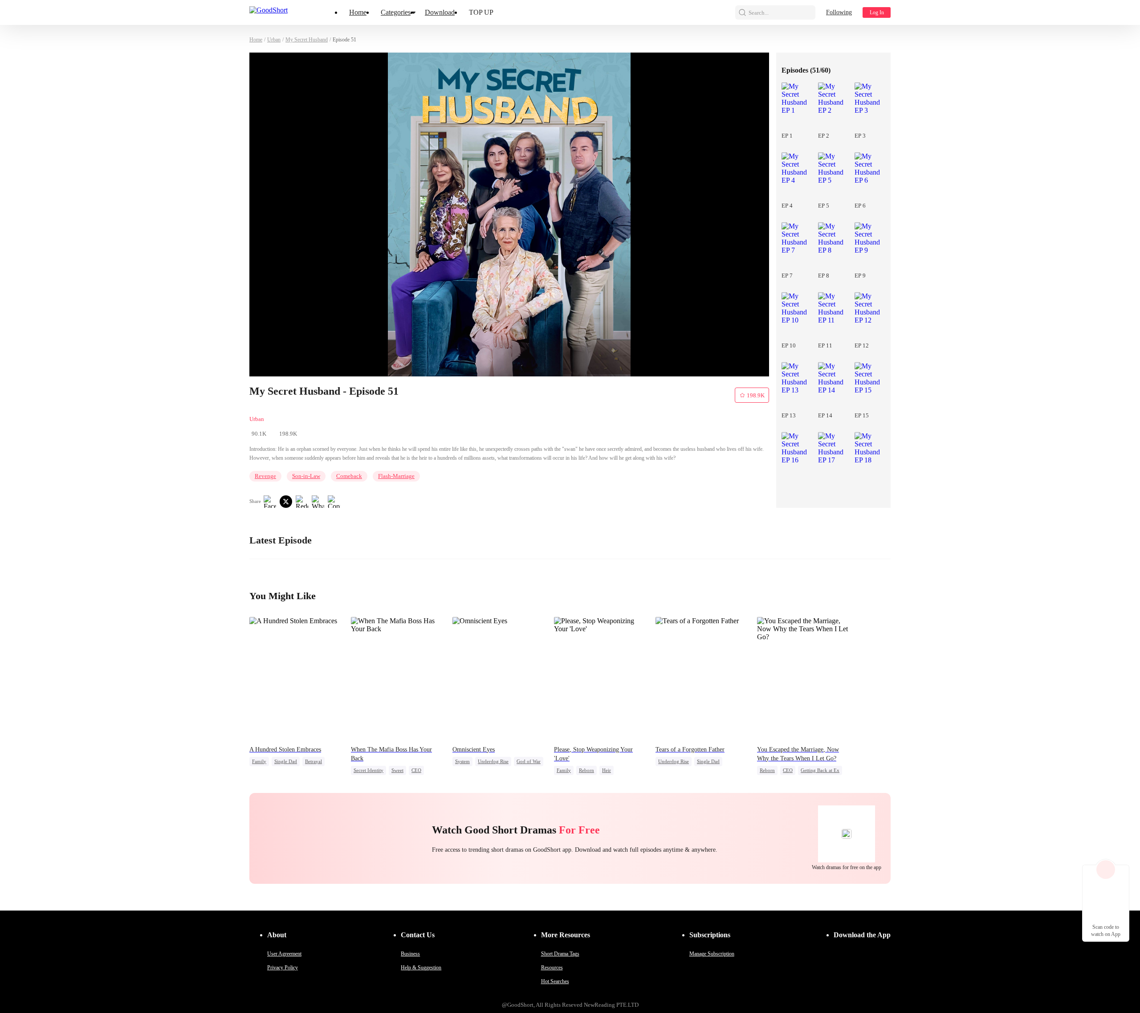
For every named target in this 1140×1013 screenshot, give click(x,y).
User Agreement (284, 954)
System (462, 761)
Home (357, 12)
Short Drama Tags (560, 954)
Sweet (397, 770)
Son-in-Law (306, 476)
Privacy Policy (282, 967)
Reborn (586, 770)
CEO (416, 770)
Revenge (265, 476)
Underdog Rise (493, 761)
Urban (274, 40)
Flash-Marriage (396, 476)
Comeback (349, 476)
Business (410, 954)
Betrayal (313, 761)
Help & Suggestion (421, 967)
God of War (529, 761)
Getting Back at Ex (820, 770)
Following (839, 12)
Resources (552, 967)
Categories (396, 12)
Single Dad (285, 761)
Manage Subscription (711, 954)
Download (440, 12)
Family (259, 761)
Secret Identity (368, 770)
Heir (606, 770)
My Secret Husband (306, 40)
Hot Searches (555, 981)
